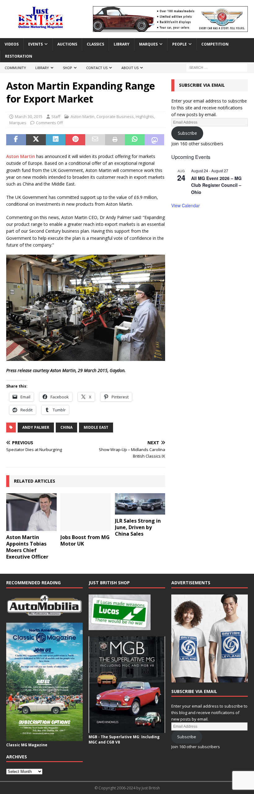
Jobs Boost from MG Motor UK (85, 540)
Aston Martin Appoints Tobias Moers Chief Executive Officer (27, 547)
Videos (12, 44)
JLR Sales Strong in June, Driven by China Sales (138, 527)
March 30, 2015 (28, 116)
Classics (95, 44)
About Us (129, 67)
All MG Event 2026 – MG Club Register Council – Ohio (216, 185)
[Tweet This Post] (36, 139)
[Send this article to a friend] (95, 139)
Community (15, 67)
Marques (148, 44)
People (179, 44)
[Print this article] (115, 139)
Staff (55, 116)
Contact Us (96, 67)
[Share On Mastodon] (154, 139)
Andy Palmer (35, 427)
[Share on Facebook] (16, 139)
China (66, 427)
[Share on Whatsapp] (135, 139)
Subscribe (187, 133)
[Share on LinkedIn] (56, 139)
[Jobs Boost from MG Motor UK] (85, 512)
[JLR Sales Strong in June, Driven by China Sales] (140, 504)
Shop (67, 67)
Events (35, 44)
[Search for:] (217, 67)
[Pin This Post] (75, 139)
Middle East (96, 427)
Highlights (145, 116)
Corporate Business (115, 116)
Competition (215, 44)
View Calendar (185, 205)
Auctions (67, 44)
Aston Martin (82, 116)
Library (121, 44)
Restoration (18, 56)
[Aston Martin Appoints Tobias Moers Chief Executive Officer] (31, 512)
